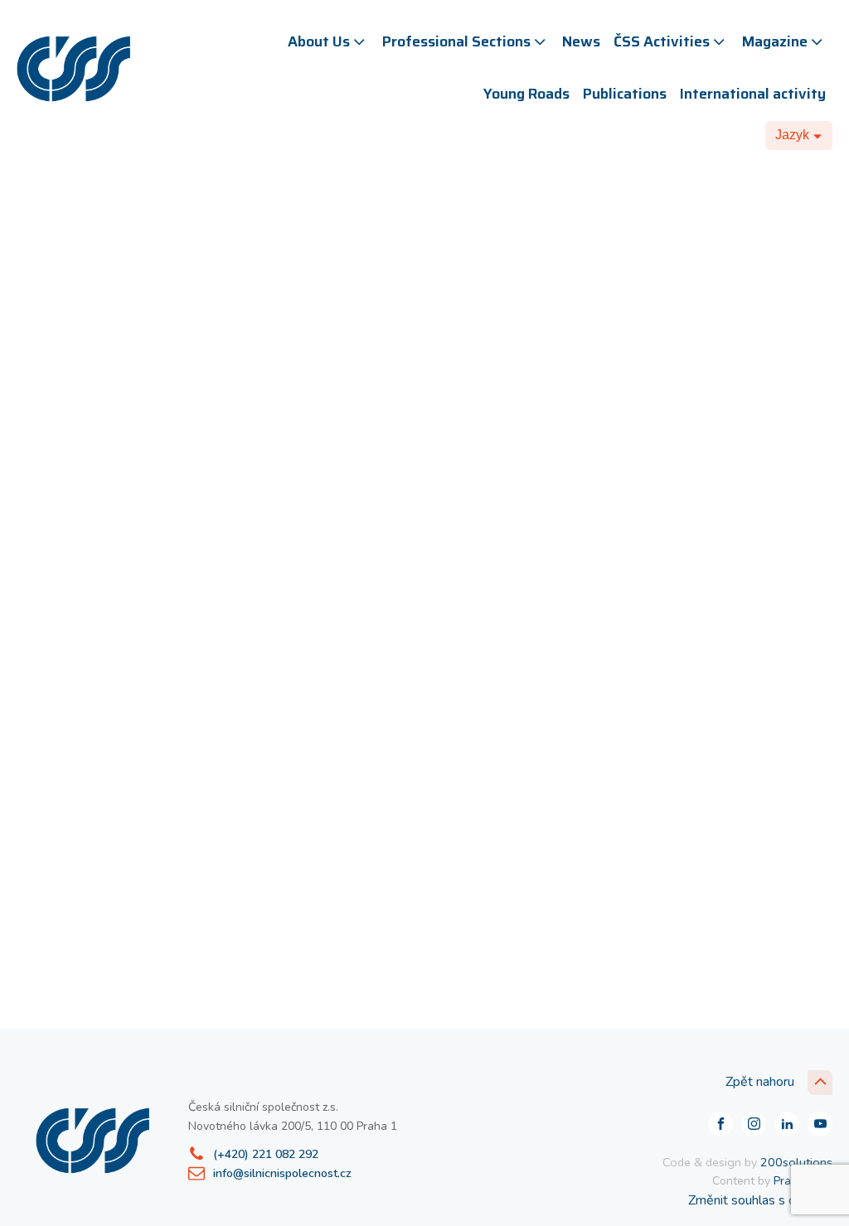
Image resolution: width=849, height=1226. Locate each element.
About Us (319, 41)
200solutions (796, 1162)
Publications (625, 93)
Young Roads (526, 93)
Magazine (775, 41)
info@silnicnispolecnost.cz (282, 1173)
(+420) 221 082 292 (265, 1154)
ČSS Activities (662, 41)
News (581, 41)
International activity (753, 93)
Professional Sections (456, 41)
